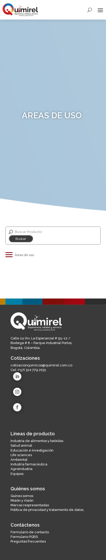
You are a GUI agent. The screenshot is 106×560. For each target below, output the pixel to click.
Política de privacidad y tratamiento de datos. (47, 510)
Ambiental (19, 460)
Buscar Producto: (28, 232)
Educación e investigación (32, 450)
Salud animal (21, 445)
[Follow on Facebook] (17, 407)
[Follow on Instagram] (17, 392)
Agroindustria (21, 469)
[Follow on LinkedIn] (17, 376)
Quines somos (22, 496)
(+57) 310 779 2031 (32, 370)
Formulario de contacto (30, 532)
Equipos (17, 474)
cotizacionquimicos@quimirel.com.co (41, 365)
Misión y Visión (22, 500)
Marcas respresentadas (30, 505)
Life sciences (21, 455)
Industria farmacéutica (29, 464)
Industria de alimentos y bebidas (37, 441)
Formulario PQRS (24, 537)
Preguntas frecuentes (28, 541)
